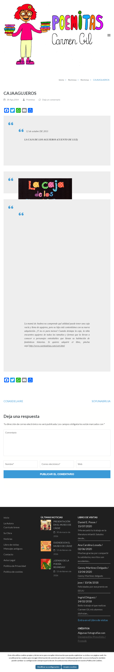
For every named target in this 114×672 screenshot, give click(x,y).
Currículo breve (11, 527)
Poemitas (30, 99)
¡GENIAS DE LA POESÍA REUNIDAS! (61, 563)
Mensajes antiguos (13, 548)
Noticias (8, 538)
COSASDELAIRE (13, 401)
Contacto (8, 554)
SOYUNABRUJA (101, 401)
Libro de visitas (11, 544)
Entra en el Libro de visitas (93, 620)
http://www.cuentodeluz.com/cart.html (47, 346)
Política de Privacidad (15, 565)
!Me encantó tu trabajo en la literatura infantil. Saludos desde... (92, 534)
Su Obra (8, 533)
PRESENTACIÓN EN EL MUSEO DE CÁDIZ (62, 524)
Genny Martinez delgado (90, 575)
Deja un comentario (51, 99)
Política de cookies (13, 571)
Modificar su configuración (48, 667)
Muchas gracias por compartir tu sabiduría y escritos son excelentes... (93, 557)
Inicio (6, 517)
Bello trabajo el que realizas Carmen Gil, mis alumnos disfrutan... (92, 609)
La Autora (9, 523)
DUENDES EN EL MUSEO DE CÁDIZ (62, 544)
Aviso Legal (9, 560)
